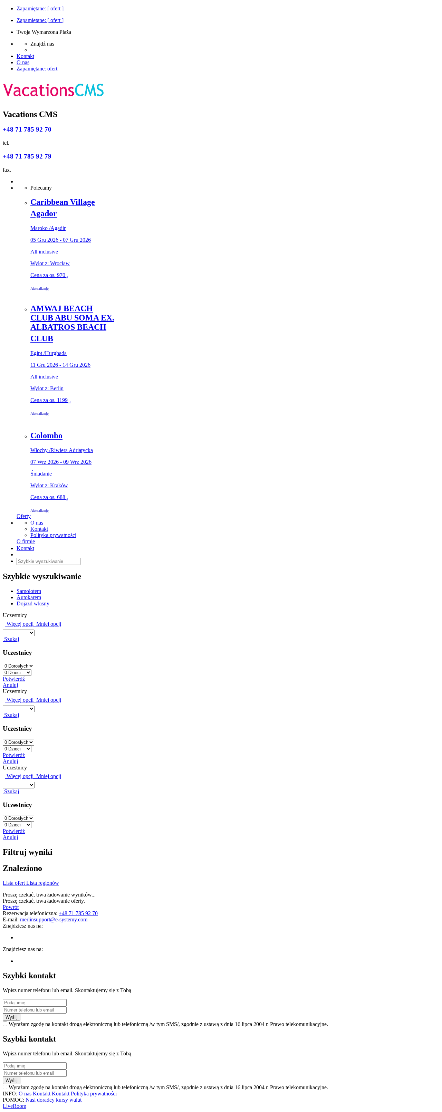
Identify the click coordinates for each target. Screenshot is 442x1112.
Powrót (11, 907)
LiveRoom (14, 1106)
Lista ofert (14, 883)
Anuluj (10, 685)
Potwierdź (14, 679)
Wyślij (12, 1017)
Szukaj (11, 639)
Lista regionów (42, 883)
